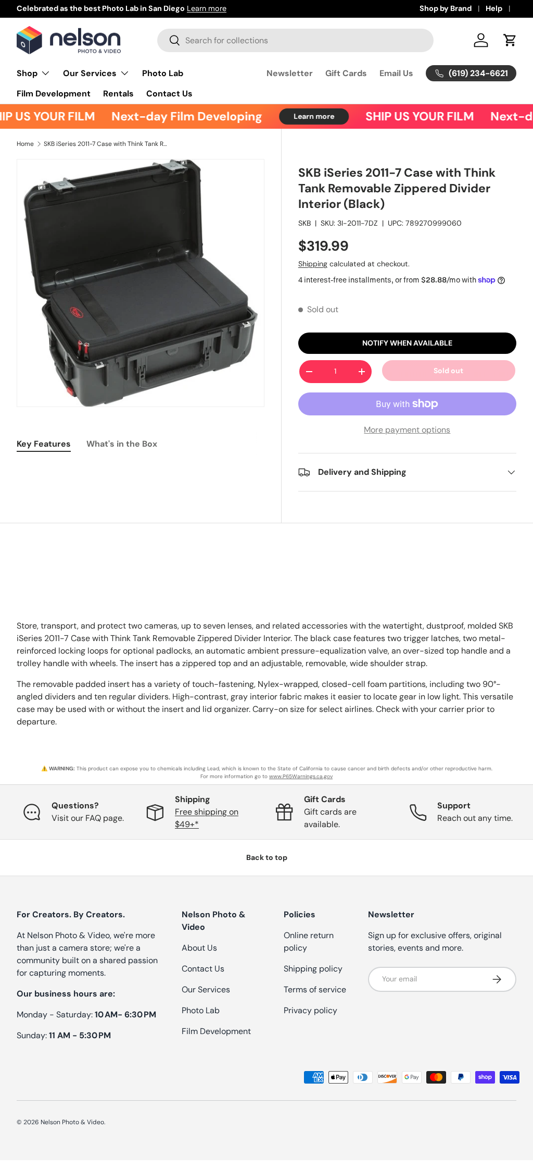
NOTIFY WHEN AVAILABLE (407, 343)
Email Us (396, 73)
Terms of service (315, 989)
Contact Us (169, 93)
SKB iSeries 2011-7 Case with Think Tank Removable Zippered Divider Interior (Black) (106, 144)
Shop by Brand (446, 8)
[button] (510, 40)
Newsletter (289, 73)
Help (494, 8)
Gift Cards (346, 73)
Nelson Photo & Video (72, 1122)
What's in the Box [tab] (121, 443)
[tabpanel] (140, 470)
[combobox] (295, 40)
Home (25, 144)
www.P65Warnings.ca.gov (301, 776)
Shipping (312, 263)
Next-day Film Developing (179, 116)
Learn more (206, 8)
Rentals (118, 93)
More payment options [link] (407, 429)
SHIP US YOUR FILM (412, 116)
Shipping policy (313, 968)
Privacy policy (310, 1010)
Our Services (206, 989)
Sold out (448, 370)
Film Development (54, 93)
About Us (199, 947)
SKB (304, 223)
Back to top (266, 857)
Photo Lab (162, 73)
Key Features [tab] (44, 443)
